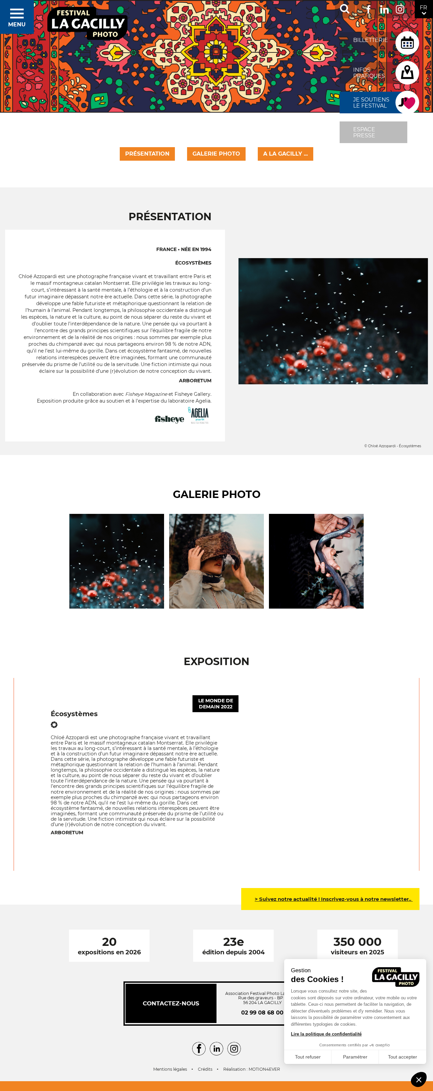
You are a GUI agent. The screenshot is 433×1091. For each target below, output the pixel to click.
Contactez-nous (171, 1003)
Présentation (147, 154)
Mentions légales (170, 1069)
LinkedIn (384, 8)
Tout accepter (402, 1057)
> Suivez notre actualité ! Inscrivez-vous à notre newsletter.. (334, 899)
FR (423, 7)
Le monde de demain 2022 (215, 704)
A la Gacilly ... (285, 154)
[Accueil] (87, 24)
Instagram (400, 8)
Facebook (368, 8)
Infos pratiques (369, 73)
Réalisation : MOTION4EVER (251, 1069)
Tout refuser (308, 1057)
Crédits (205, 1069)
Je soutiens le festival (371, 102)
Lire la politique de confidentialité (326, 1034)
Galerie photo (216, 154)
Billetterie (370, 40)
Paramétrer (355, 1057)
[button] (419, 1079)
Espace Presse (364, 132)
